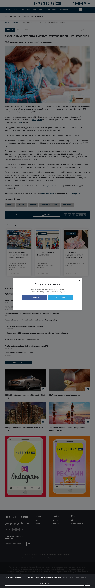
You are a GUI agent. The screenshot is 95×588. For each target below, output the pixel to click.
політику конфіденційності (73, 577)
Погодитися (44, 583)
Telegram (60, 298)
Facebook (34, 298)
